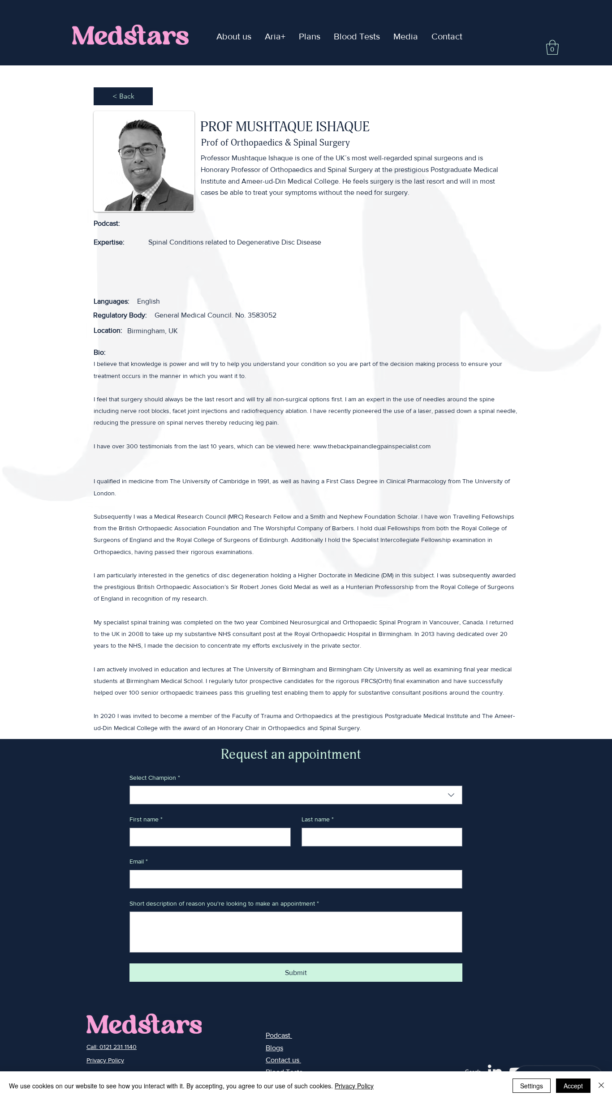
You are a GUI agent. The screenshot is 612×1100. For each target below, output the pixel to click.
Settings (531, 1085)
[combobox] (295, 795)
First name (146, 819)
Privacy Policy (354, 1085)
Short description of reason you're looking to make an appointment (224, 903)
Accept (573, 1085)
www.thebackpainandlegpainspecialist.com (372, 446)
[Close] (601, 1086)
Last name (318, 819)
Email (138, 861)
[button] (275, 36)
